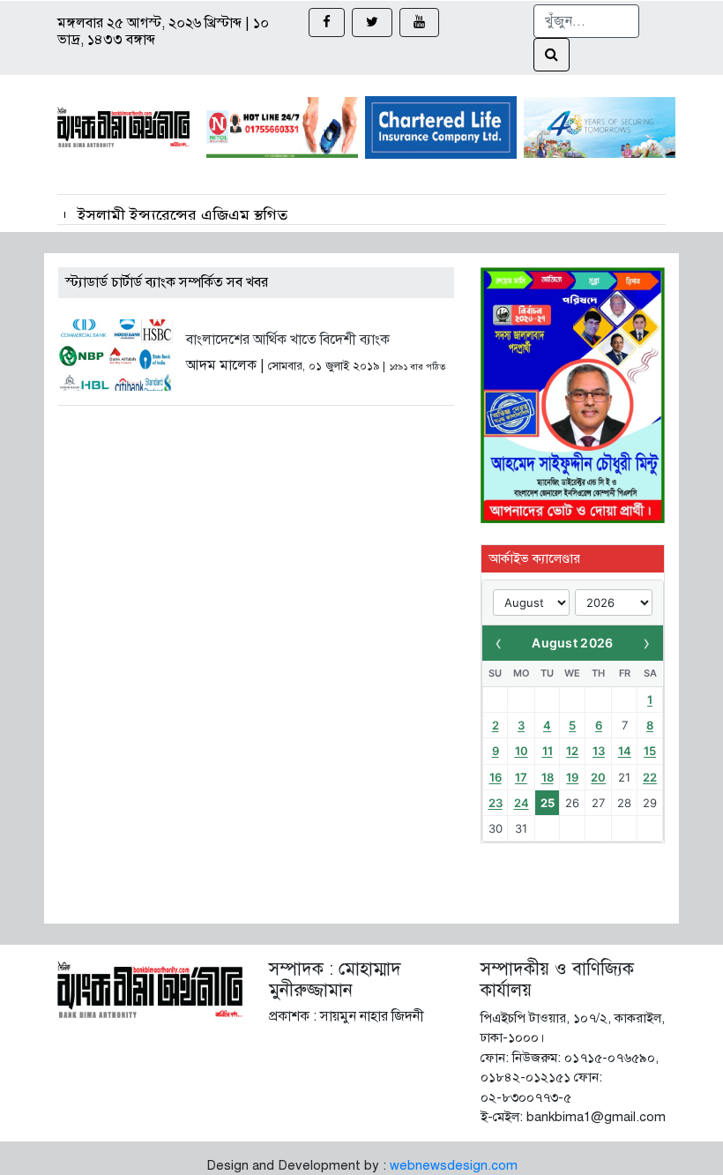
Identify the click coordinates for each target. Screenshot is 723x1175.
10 (521, 751)
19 (572, 777)
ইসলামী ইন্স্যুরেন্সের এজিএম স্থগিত (182, 215)
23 (495, 803)
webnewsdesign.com (454, 1165)
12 (572, 751)
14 (624, 751)
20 (598, 777)
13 (599, 751)
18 (547, 777)
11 (547, 751)
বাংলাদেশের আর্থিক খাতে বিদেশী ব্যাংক (288, 339)
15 (650, 751)
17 (521, 777)
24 (521, 803)
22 (650, 777)
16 (495, 777)
